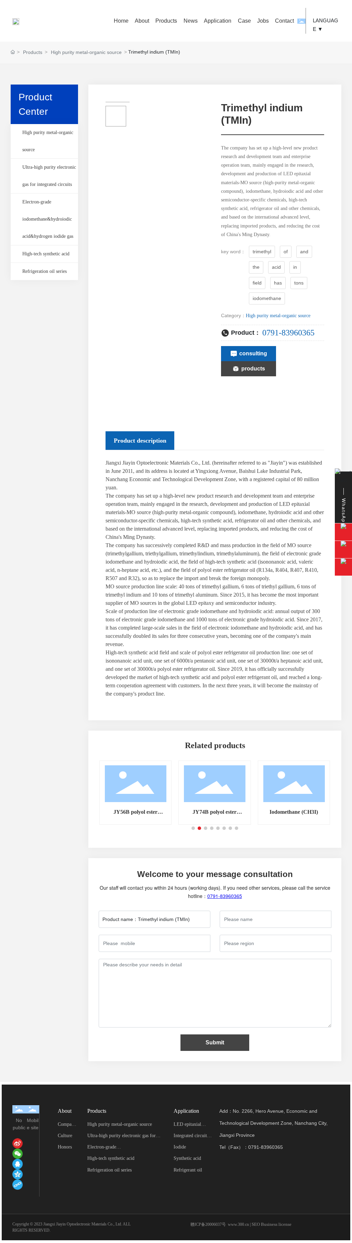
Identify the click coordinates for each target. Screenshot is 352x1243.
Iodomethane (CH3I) (294, 812)
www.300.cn (238, 1224)
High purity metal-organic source (86, 52)
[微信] (17, 1153)
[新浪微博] (17, 1143)
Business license (276, 1224)
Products (32, 52)
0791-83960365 (288, 332)
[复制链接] (17, 1184)
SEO (256, 1224)
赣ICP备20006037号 (208, 1224)
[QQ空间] (17, 1174)
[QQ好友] (17, 1164)
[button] (193, 828)
